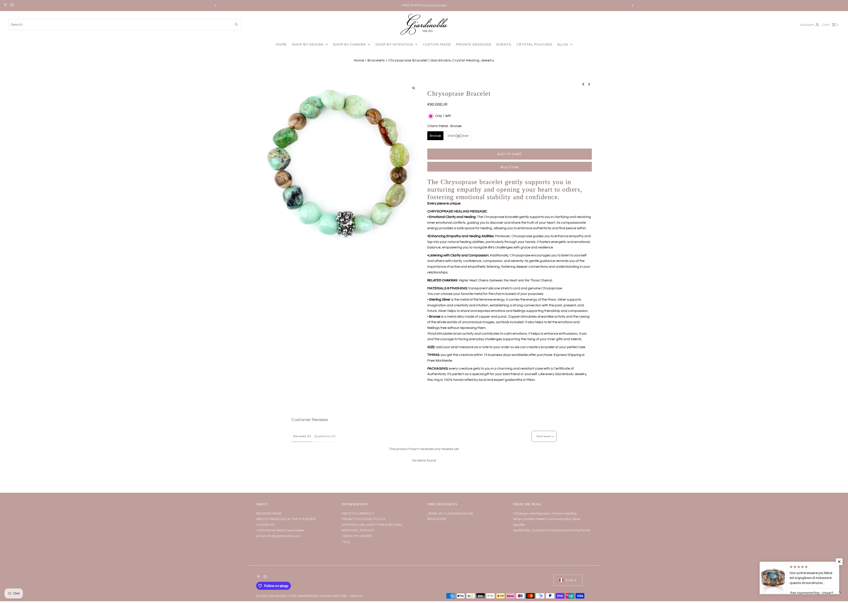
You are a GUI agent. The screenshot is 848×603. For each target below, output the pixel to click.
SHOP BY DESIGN (308, 44)
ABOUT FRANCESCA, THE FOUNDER (286, 519)
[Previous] (215, 5)
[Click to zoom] (413, 88)
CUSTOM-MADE (437, 44)
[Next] (632, 5)
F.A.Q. (346, 542)
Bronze (435, 135)
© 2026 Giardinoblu (271, 596)
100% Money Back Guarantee (280, 530)
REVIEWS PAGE (269, 513)
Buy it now (510, 167)
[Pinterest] (5, 5)
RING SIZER (436, 519)
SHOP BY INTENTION (394, 44)
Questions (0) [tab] (324, 436)
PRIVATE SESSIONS (473, 44)
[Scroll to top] (839, 591)
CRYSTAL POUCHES (534, 44)
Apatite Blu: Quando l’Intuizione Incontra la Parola (552, 530)
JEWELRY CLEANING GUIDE (450, 513)
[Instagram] (11, 5)
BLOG (562, 44)
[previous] (583, 84)
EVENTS (503, 44)
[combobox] (120, 24)
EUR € (571, 580)
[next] (589, 84)
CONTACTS (265, 525)
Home (359, 60)
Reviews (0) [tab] (302, 436)
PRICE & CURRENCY (358, 513)
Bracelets (376, 60)
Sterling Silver (458, 135)
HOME (281, 44)
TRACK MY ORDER (357, 536)
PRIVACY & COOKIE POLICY (364, 519)
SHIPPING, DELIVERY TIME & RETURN (372, 525)
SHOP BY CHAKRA (349, 44)
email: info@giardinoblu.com (278, 536)
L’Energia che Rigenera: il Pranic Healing (545, 513)
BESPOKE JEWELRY (358, 530)
